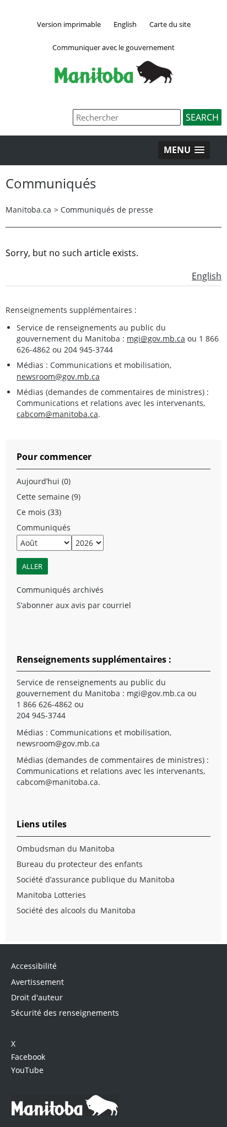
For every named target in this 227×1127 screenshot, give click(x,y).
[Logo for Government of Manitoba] (113, 80)
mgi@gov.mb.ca (156, 338)
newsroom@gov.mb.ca (58, 376)
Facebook (28, 1057)
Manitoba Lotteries (51, 895)
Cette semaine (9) (48, 496)
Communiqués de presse (107, 209)
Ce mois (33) (39, 512)
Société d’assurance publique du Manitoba (96, 879)
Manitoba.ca (28, 209)
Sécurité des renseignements (65, 1012)
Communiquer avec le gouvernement (113, 47)
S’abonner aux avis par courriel (74, 605)
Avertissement (37, 982)
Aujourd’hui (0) (44, 481)
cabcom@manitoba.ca (57, 414)
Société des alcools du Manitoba (76, 910)
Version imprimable (69, 24)
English (125, 24)
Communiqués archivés (60, 589)
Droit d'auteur (37, 997)
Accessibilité (34, 966)
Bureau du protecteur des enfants (80, 864)
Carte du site (170, 24)
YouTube (27, 1070)
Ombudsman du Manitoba (66, 848)
